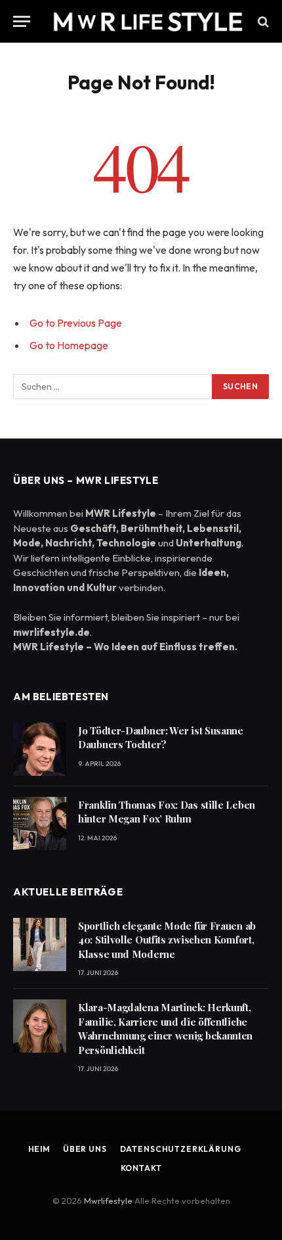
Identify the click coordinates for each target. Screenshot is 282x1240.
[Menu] (21, 21)
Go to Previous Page (76, 322)
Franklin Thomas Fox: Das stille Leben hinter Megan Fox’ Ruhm (166, 811)
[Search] (262, 21)
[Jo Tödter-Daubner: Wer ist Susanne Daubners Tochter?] (39, 749)
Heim (39, 1149)
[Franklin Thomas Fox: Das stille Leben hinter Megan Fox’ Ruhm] (39, 823)
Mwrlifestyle (109, 1200)
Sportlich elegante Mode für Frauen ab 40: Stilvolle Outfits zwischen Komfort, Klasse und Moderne (167, 940)
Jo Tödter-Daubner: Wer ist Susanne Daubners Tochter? (160, 737)
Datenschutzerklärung (180, 1149)
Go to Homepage (69, 345)
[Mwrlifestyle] (147, 21)
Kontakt (141, 1168)
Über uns (85, 1149)
